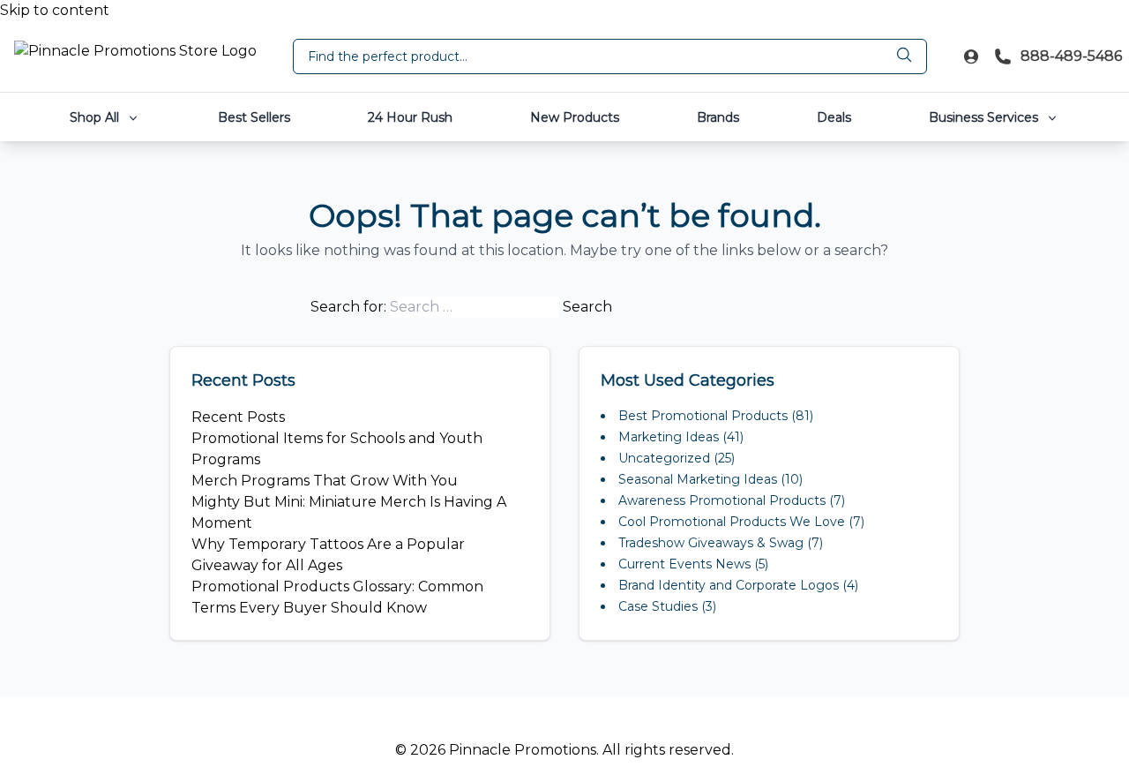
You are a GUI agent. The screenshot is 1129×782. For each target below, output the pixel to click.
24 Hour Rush (410, 117)
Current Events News (684, 564)
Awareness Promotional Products (722, 500)
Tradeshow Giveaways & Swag (711, 543)
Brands (718, 117)
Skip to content (54, 10)
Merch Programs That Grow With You (324, 480)
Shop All (96, 117)
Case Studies (658, 606)
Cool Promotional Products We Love (731, 522)
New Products (574, 117)
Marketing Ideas (668, 437)
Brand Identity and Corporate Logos (728, 585)
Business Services (985, 117)
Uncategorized (664, 458)
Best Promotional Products (703, 416)
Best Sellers (254, 117)
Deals (834, 117)
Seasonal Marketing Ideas (697, 479)
